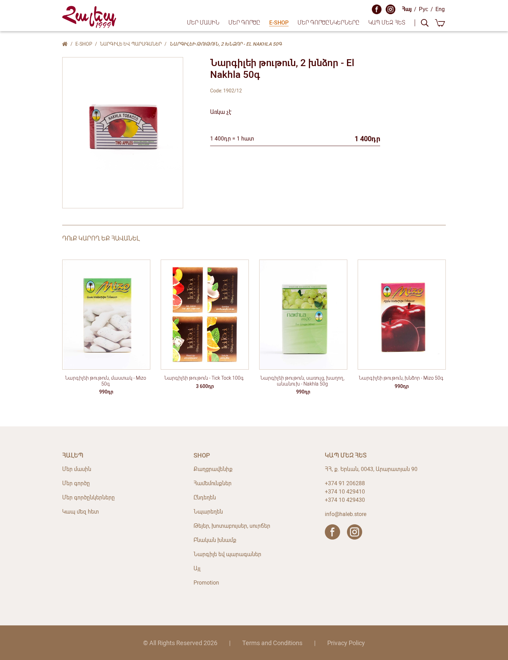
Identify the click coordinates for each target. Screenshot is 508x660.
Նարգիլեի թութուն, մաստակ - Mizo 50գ (105, 381)
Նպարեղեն (208, 511)
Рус (423, 9)
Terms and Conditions (272, 643)
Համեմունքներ (213, 483)
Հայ (407, 9)
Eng (440, 9)
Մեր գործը (244, 22)
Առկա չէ (221, 112)
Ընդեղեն (205, 497)
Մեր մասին (203, 22)
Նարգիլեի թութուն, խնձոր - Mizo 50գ (401, 378)
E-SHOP (279, 22)
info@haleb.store (345, 514)
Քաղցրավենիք (213, 469)
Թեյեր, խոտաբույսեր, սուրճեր (232, 526)
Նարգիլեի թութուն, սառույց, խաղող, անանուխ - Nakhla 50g (302, 381)
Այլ (197, 568)
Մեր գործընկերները (328, 22)
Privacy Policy (346, 643)
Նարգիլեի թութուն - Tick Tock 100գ (204, 378)
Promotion (206, 582)
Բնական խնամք (215, 540)
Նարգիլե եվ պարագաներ (131, 44)
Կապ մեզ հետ (386, 22)
